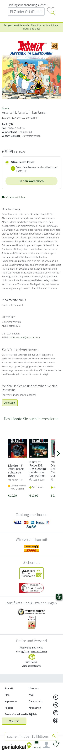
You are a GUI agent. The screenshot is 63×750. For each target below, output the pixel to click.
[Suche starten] (54, 736)
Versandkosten (39, 651)
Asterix (5, 108)
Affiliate (33, 714)
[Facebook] (56, 697)
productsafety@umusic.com (25, 337)
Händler (9, 707)
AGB (31, 694)
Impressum (11, 701)
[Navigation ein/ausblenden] (46, 745)
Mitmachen (35, 707)
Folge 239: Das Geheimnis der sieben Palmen (38, 470)
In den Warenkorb (32, 181)
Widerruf (14, 721)
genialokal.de (15, 25)
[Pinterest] (56, 705)
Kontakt (9, 688)
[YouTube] (56, 720)
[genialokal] (17, 746)
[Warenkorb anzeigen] (56, 746)
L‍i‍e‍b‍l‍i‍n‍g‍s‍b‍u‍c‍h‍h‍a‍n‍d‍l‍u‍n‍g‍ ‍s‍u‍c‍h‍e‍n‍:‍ (27, 5)
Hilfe (7, 694)
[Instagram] (56, 713)
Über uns (34, 688)
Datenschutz (35, 701)
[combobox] (27, 736)
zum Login (10, 402)
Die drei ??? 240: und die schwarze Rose (16, 470)
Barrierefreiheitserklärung (15, 714)
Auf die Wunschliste (14, 197)
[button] (36, 746)
